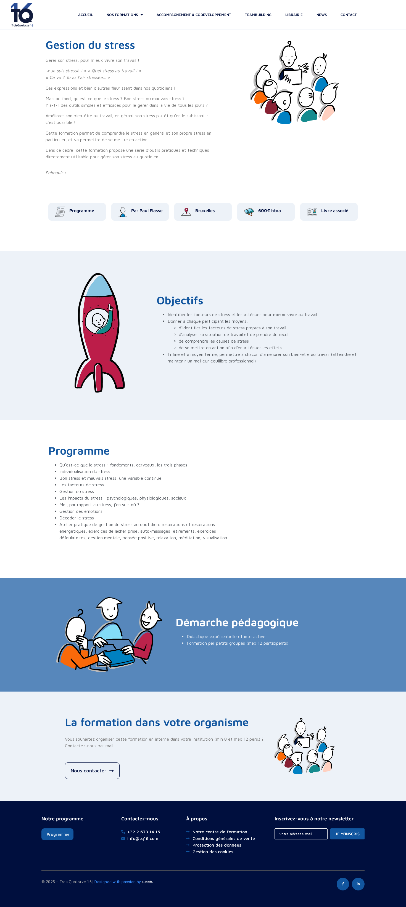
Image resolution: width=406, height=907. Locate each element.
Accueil (85, 14)
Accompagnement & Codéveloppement (194, 14)
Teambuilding (258, 14)
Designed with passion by (118, 882)
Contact (349, 14)
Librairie (294, 14)
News (322, 14)
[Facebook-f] (343, 884)
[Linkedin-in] (358, 884)
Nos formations (122, 14)
